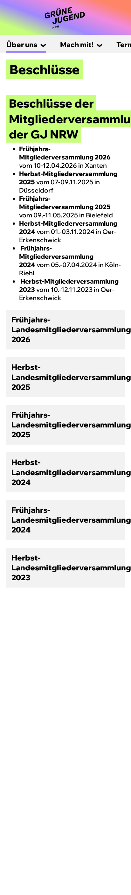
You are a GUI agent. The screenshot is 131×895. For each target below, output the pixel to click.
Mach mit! (76, 44)
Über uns (21, 44)
